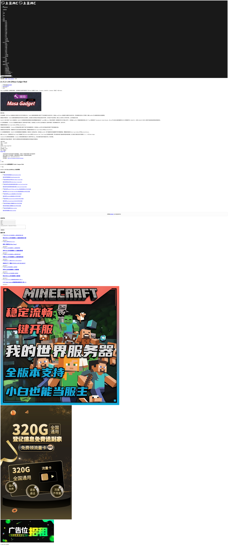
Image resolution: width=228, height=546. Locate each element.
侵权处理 (5, 61)
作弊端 (6, 54)
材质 (6, 46)
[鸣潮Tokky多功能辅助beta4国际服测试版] (11, 254)
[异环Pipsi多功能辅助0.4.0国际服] (10, 266)
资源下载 (5, 20)
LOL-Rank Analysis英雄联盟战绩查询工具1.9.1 (14, 282)
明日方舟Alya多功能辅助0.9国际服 (11, 276)
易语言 (6, 39)
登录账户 (112, 214)
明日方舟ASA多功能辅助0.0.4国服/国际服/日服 (14, 238)
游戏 (6, 29)
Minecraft (4, 42)
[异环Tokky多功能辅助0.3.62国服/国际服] (11, 247)
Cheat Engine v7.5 (8, 72)
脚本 (6, 26)
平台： (1, 150)
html (6, 35)
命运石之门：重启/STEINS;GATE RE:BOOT (14, 263)
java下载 (7, 67)
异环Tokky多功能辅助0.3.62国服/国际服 (13, 250)
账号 (6, 30)
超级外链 (7, 68)
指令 (6, 50)
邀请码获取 (5, 64)
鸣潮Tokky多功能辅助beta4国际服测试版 (13, 257)
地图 (6, 47)
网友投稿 (10, 84)
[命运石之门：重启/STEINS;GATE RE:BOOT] (12, 260)
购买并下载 (2, 151)
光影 (6, 49)
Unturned (4, 57)
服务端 (6, 56)
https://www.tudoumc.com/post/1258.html (15, 158)
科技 (6, 23)
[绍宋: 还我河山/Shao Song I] (9, 241)
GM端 (6, 38)
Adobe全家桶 (8, 73)
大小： (1, 147)
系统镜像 (7, 41)
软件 (6, 22)
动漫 (6, 32)
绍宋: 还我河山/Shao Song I (10, 244)
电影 (6, 33)
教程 (6, 25)
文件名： (2, 145)
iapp (6, 37)
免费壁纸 (7, 70)
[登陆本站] (1, 77)
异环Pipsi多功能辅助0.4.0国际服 (11, 269)
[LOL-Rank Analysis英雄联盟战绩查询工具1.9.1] (13, 279)
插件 (6, 43)
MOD (6, 44)
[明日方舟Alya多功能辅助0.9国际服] (10, 273)
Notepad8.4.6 (7, 71)
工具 (6, 53)
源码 (6, 28)
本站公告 (7, 63)
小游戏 (6, 65)
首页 (4, 19)
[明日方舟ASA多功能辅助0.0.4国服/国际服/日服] (13, 235)
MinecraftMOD (11, 78)
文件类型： (2, 148)
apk (6, 34)
